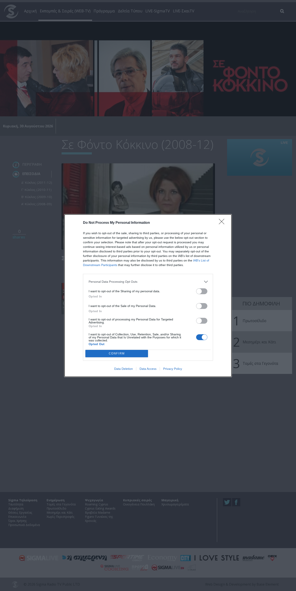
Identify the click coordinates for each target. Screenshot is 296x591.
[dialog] (148, 295)
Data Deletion (123, 368)
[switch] (201, 291)
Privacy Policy (172, 368)
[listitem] (148, 281)
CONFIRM (117, 353)
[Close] (223, 223)
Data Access (148, 368)
